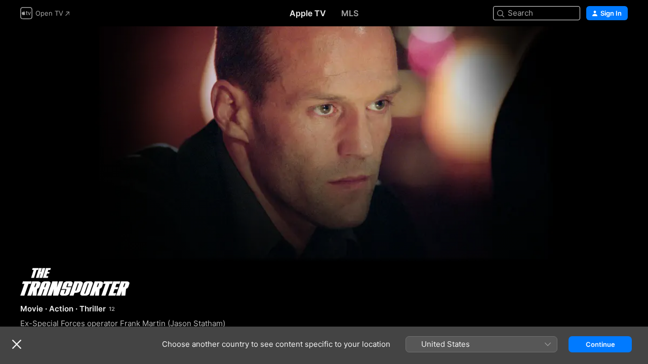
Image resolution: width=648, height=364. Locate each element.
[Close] (16, 344)
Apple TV (308, 13)
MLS (349, 13)
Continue (600, 344)
